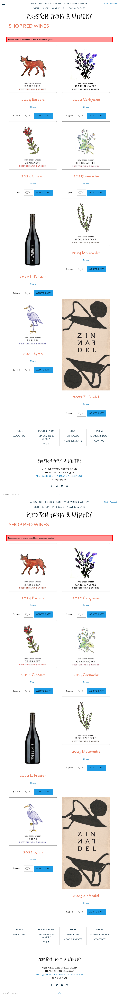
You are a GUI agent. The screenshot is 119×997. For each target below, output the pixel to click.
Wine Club (58, 8)
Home (19, 431)
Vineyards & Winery (76, 3)
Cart (106, 3)
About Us (36, 3)
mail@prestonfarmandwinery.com (59, 476)
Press (99, 431)
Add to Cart (43, 116)
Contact (100, 441)
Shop (45, 8)
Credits (15, 495)
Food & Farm (53, 3)
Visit (36, 8)
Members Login (99, 436)
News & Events (76, 8)
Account (113, 3)
